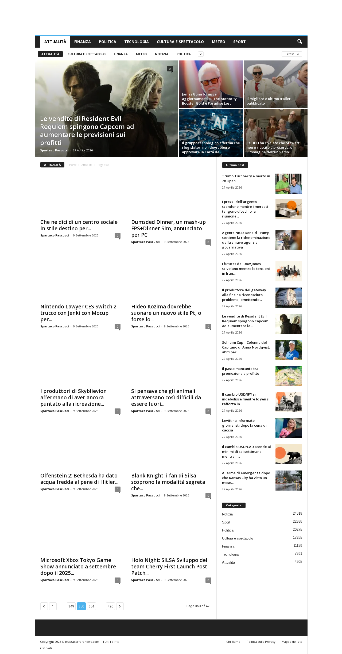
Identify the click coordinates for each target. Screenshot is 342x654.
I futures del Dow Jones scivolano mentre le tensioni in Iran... (246, 268)
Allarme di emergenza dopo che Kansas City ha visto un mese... (246, 478)
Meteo (218, 41)
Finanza (82, 41)
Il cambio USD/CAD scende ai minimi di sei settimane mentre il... (246, 451)
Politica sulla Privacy (261, 642)
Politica (107, 41)
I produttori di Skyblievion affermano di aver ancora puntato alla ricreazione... (73, 397)
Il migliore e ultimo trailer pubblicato (269, 101)
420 (110, 606)
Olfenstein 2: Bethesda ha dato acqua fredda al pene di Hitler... (79, 478)
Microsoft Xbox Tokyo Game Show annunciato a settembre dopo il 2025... (78, 566)
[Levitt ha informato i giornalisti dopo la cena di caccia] (288, 428)
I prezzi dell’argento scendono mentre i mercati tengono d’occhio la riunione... (245, 209)
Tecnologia (136, 41)
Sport (239, 41)
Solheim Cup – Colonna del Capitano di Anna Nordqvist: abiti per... (246, 347)
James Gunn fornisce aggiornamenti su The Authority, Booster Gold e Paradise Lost (210, 99)
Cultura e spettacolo (180, 41)
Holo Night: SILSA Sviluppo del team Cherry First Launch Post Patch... (169, 566)
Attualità (55, 41)
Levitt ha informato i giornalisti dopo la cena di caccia (244, 425)
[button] (299, 42)
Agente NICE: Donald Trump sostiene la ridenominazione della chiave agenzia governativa (246, 240)
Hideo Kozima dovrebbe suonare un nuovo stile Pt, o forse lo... (166, 313)
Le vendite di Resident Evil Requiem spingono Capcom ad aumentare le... (245, 321)
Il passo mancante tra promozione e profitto (240, 371)
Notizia (161, 54)
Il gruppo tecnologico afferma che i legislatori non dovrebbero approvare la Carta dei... (211, 147)
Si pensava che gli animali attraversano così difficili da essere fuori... (166, 397)
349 (71, 606)
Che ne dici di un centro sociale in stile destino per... (79, 225)
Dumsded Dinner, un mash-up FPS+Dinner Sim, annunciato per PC (168, 228)
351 (91, 606)
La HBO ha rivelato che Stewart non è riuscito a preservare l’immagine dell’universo (273, 147)
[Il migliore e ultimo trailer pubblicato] (276, 84)
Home (72, 165)
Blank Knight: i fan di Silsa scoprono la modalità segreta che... (168, 482)
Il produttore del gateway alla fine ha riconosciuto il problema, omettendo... (244, 295)
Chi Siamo (233, 642)
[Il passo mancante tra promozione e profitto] (288, 376)
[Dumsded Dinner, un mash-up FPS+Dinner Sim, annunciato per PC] (171, 194)
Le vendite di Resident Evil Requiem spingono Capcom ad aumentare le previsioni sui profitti (87, 130)
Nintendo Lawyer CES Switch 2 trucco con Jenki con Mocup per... (78, 313)
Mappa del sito (292, 642)
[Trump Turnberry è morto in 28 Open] (288, 184)
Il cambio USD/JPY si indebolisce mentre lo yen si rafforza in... (246, 399)
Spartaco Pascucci (54, 150)
